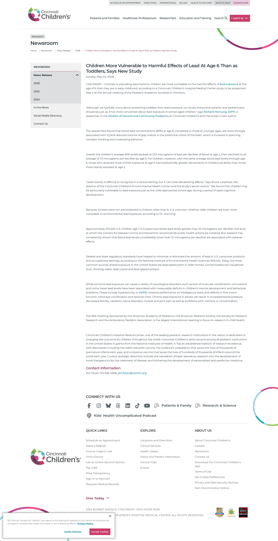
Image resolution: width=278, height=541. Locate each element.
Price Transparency (98, 473)
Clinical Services (150, 445)
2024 (37, 99)
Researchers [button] (167, 18)
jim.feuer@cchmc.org (132, 373)
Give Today (95, 498)
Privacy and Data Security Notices (216, 482)
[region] (59, 525)
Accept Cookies (100, 531)
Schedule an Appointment (125, 3)
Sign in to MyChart (201, 3)
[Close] (110, 516)
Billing (184, 3)
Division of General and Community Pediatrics (138, 116)
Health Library (149, 451)
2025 (37, 91)
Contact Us (41, 123)
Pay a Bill (91, 467)
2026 (37, 83)
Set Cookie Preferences (210, 477)
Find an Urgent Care (99, 451)
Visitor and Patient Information (160, 456)
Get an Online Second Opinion (105, 462)
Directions (150, 3)
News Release (43, 75)
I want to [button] (237, 18)
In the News (41, 107)
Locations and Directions (156, 440)
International (168, 3)
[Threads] (118, 405)
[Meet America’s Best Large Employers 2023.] (243, 513)
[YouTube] (147, 405)
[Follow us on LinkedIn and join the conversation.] (128, 405)
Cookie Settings (73, 531)
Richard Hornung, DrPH (219, 111)
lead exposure (229, 84)
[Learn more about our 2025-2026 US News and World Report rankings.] (219, 513)
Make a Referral (96, 445)
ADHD (143, 292)
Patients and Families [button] (104, 18)
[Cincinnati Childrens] (56, 456)
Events (144, 467)
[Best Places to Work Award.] (231, 513)
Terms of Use (203, 471)
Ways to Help (223, 3)
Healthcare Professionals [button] (139, 18)
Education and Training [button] (195, 18)
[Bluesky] (108, 405)
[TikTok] (137, 405)
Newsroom (42, 66)
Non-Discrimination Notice (212, 488)
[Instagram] (99, 405)
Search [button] (219, 18)
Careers (200, 445)
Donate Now (241, 3)
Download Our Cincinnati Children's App (218, 464)
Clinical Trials (148, 462)
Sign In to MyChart (98, 478)
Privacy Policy (85, 523)
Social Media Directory (48, 115)
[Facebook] (89, 405)
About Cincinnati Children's (212, 440)
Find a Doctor (94, 456)
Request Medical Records (102, 484)
